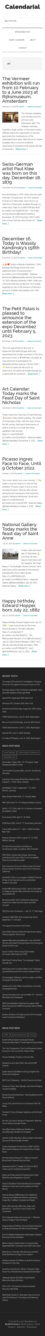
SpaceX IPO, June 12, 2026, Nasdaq (16, 733)
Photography (31, 1327)
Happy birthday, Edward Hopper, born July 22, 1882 (21, 605)
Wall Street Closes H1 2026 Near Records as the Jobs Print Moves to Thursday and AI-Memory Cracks (21, 1297)
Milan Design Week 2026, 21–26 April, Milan (19, 797)
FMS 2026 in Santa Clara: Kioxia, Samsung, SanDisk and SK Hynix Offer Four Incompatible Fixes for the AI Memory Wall (20, 857)
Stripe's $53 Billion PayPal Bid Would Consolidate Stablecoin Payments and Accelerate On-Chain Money (21, 1186)
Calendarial (22, 6)
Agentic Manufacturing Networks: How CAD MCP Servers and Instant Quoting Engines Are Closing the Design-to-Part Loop (22, 943)
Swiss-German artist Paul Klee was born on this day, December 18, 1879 (21, 173)
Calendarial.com (30, 1321)
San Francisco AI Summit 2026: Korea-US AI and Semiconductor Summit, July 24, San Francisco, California (21, 868)
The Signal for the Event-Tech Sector (16, 926)
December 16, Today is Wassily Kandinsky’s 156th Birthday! (21, 245)
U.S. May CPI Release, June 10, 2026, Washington (21, 738)
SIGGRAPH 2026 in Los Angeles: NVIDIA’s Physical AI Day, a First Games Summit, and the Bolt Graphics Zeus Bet (21, 880)
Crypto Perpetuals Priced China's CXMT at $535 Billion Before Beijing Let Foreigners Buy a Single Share (21, 1149)
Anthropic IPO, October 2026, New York (17, 703)
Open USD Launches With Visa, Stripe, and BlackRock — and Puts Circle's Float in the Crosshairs (18, 1208)
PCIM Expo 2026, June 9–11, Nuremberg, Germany (22, 823)
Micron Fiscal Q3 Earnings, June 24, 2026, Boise (21, 722)
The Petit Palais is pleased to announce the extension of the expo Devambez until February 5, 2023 (20, 322)
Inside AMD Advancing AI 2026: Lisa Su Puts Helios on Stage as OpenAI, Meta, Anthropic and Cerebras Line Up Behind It (22, 891)
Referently (21, 1327)
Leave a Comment (34, 107)
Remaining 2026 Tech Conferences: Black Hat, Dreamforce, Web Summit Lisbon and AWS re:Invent (20, 902)
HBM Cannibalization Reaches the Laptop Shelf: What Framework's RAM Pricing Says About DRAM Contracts (22, 1006)
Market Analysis (27, 1324)
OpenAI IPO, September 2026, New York (17, 698)
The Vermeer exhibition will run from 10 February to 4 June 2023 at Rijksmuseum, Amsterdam (21, 90)
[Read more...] (21, 149)
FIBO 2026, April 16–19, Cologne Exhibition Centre (21, 803)
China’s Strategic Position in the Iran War (18, 1057)
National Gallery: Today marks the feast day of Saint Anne (20, 531)
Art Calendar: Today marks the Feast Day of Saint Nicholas (21, 395)
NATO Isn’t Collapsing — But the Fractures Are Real (21, 1080)
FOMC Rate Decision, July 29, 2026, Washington (21, 717)
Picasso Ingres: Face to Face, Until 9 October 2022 (21, 463)
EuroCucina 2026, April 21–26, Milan (16, 817)
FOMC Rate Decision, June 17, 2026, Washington (21, 728)
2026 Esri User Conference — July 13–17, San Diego (22, 911)
